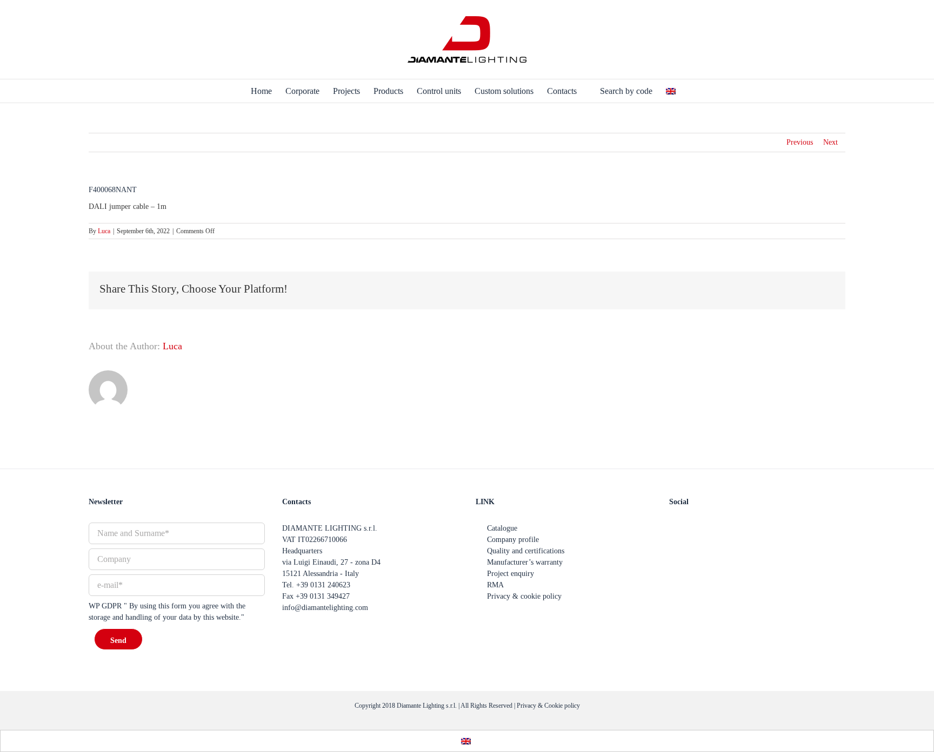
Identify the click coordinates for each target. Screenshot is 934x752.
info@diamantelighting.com (325, 608)
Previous (799, 142)
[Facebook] (673, 528)
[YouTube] (690, 528)
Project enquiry (510, 574)
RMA (495, 585)
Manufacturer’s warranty (525, 562)
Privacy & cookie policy (524, 596)
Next (830, 142)
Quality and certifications (525, 551)
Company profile (513, 540)
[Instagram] (707, 528)
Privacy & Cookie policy (548, 705)
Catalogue (502, 528)
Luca (104, 231)
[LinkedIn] (723, 528)
